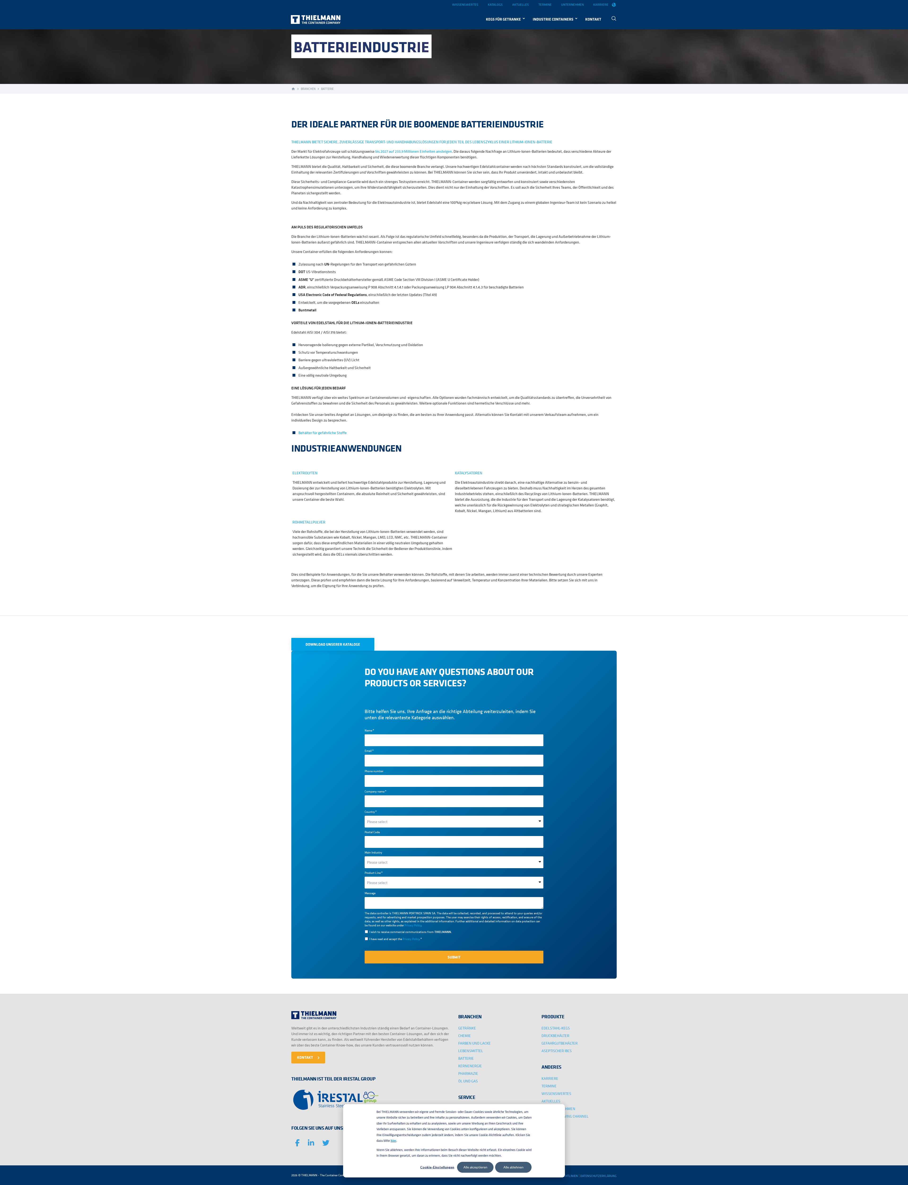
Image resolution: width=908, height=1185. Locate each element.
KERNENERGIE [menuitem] (470, 1065)
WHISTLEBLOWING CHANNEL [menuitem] (565, 1116)
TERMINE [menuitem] (549, 1086)
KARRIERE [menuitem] (549, 1078)
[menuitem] (613, 19)
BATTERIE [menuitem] (466, 1058)
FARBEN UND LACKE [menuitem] (474, 1043)
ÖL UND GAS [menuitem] (468, 1081)
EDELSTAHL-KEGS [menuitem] (555, 1028)
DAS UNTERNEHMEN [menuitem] (558, 1108)
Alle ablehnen (513, 1167)
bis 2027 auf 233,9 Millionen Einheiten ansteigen (413, 151)
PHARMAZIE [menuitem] (468, 1073)
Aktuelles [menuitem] (520, 4)
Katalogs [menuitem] (495, 4)
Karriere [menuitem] (600, 4)
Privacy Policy (413, 925)
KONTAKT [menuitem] (593, 19)
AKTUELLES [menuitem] (550, 1101)
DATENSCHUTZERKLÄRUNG (598, 1176)
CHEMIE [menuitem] (464, 1035)
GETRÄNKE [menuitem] (467, 1028)
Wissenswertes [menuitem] (465, 4)
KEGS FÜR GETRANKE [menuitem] (503, 19)
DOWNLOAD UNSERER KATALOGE (333, 644)
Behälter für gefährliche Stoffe (322, 432)
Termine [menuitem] (545, 4)
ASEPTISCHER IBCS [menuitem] (556, 1050)
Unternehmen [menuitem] (572, 4)
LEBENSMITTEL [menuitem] (470, 1050)
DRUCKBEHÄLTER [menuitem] (555, 1035)
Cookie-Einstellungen (437, 1167)
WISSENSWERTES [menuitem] (556, 1093)
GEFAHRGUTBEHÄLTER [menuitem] (559, 1043)
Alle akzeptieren (475, 1167)
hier (393, 1140)
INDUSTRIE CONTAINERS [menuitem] (553, 19)
